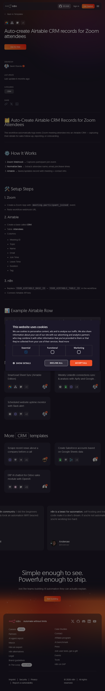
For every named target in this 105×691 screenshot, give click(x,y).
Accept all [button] (81, 363)
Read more (64, 341)
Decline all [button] (56, 363)
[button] (22, 363)
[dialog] (52, 345)
